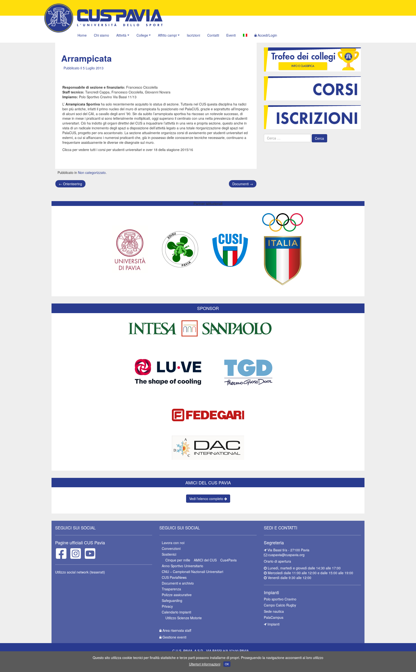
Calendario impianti (176, 612)
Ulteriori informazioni (204, 664)
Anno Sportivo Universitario (182, 565)
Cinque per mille (177, 560)
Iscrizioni (193, 35)
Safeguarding (172, 600)
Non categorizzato (92, 172)
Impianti (273, 624)
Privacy (167, 606)
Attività (121, 35)
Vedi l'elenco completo (206, 498)
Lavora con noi (173, 542)
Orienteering (70, 183)
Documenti (242, 183)
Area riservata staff (176, 630)
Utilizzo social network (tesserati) (80, 572)
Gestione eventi (174, 637)
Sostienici (169, 554)
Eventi (231, 35)
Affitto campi (167, 35)
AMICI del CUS (205, 560)
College (142, 35)
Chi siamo (101, 35)
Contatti (213, 35)
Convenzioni (171, 548)
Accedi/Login (267, 35)
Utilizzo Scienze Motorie (183, 617)
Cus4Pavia (228, 560)
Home (82, 35)
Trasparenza (171, 588)
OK (227, 664)
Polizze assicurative (177, 594)
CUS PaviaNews (174, 577)
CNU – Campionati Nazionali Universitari (192, 571)
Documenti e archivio (178, 583)
